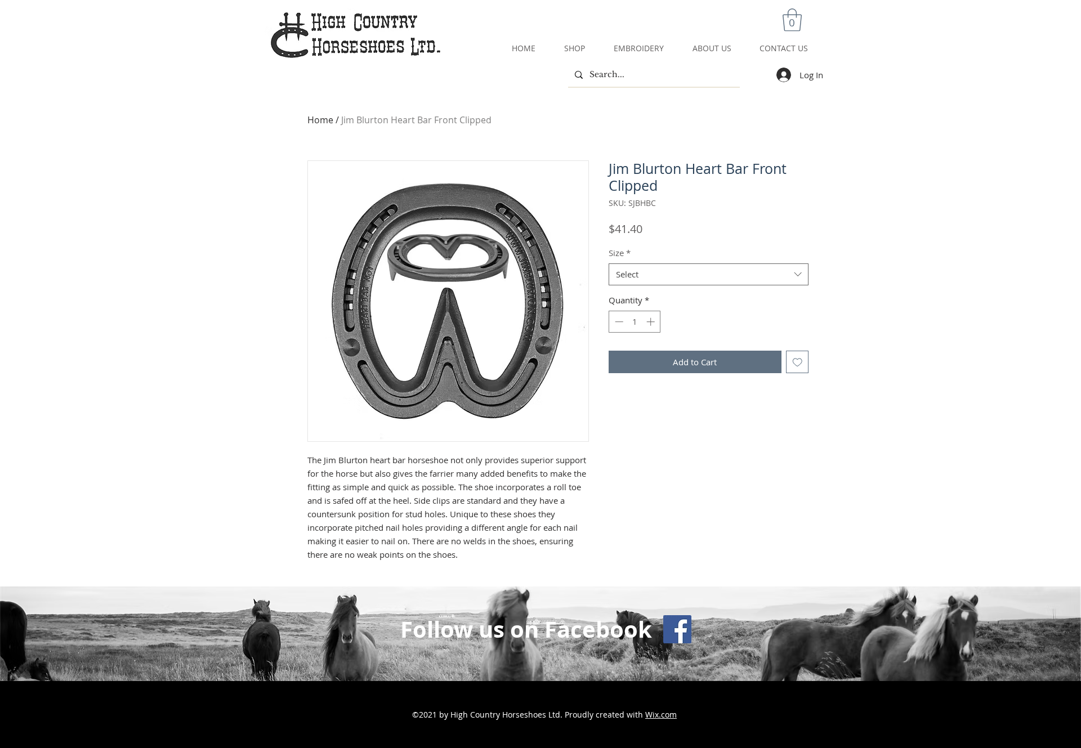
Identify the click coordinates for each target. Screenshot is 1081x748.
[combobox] (708, 274)
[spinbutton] (635, 321)
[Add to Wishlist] (797, 362)
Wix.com (661, 714)
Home (320, 120)
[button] (792, 19)
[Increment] (651, 321)
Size (620, 252)
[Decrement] (618, 321)
